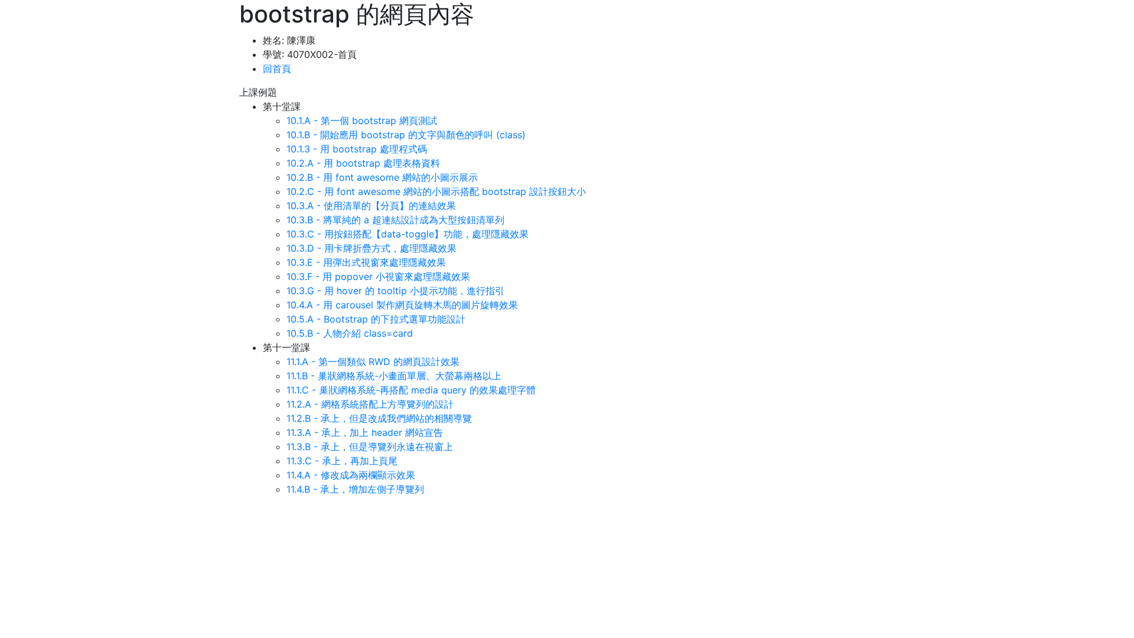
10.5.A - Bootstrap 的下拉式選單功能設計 (375, 319)
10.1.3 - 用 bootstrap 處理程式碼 (356, 149)
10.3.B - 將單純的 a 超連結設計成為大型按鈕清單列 (395, 220)
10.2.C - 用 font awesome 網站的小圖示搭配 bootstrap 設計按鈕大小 (436, 191)
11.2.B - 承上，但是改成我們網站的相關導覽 (379, 418)
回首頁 (277, 68)
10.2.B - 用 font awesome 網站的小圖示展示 (382, 177)
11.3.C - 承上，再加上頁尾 (341, 461)
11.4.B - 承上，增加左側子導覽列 (355, 489)
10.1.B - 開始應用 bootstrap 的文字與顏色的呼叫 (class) (406, 135)
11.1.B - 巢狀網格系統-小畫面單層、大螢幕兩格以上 (393, 376)
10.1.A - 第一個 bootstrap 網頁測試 (361, 120)
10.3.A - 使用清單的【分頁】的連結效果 (371, 205)
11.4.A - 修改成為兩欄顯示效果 (350, 475)
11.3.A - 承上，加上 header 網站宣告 (364, 432)
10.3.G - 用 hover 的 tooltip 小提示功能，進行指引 (395, 291)
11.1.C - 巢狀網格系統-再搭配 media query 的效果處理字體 (411, 390)
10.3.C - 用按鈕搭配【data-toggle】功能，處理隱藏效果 (407, 234)
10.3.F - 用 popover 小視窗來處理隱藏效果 (378, 276)
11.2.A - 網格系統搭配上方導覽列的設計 (370, 404)
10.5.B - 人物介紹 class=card (349, 333)
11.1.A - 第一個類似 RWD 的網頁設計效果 (373, 361)
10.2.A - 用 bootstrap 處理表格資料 (363, 163)
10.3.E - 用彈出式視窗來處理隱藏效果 (366, 262)
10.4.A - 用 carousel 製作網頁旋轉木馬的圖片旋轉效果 (402, 305)
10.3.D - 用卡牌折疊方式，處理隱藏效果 (371, 248)
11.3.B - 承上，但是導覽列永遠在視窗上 (369, 447)
